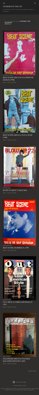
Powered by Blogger (21, 382)
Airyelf (24, 385)
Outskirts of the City (12, 6)
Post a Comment (11, 82)
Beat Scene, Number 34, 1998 (16, 248)
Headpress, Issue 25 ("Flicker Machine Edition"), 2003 (16, 359)
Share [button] (4, 82)
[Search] (35, 3)
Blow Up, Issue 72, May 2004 (15, 190)
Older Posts (32, 371)
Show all (8, 24)
